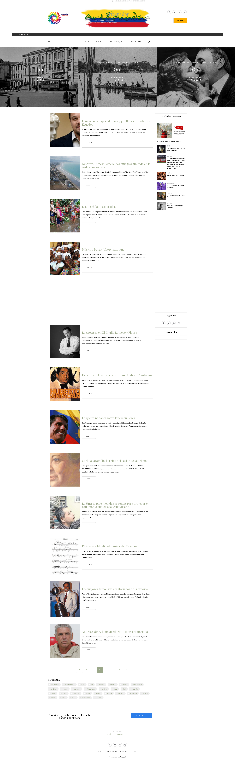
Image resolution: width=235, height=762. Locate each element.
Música (120, 693)
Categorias (111, 751)
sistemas (77, 689)
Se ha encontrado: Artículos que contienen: (39, 62)
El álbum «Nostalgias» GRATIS (169, 141)
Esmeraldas (55, 685)
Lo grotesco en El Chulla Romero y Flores (109, 332)
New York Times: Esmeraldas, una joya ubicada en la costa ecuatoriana (116, 165)
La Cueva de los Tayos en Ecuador (176, 149)
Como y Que (116, 42)
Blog (98, 42)
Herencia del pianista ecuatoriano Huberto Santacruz (117, 375)
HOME (21, 35)
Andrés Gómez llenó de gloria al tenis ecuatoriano (115, 632)
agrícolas (76, 693)
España (124, 685)
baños (53, 693)
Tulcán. (98, 698)
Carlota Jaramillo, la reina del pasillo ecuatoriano (114, 461)
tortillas (104, 689)
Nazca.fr (123, 757)
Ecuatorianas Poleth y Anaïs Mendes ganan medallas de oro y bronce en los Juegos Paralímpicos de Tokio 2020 (176, 163)
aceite (145, 693)
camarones (86, 698)
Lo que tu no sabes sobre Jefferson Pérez (108, 418)
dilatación (133, 693)
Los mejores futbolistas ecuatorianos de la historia (115, 589)
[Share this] (34, 80)
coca (82, 685)
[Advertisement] (101, 301)
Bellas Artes (91, 689)
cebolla (109, 693)
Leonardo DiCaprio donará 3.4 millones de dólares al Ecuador (117, 122)
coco (73, 698)
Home (87, 42)
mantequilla (137, 685)
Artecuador (117, 14)
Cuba (98, 693)
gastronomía (69, 685)
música (112, 685)
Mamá (65, 689)
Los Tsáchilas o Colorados (99, 207)
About (137, 751)
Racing (101, 685)
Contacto (136, 42)
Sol (124, 689)
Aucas (88, 693)
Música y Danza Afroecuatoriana (103, 249)
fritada (63, 693)
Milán (63, 698)
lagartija (135, 689)
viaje (115, 689)
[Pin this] (43, 80)
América (53, 689)
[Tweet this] (37, 80)
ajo (92, 685)
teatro (53, 698)
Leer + (89, 142)
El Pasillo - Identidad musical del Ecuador (109, 546)
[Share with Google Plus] (40, 80)
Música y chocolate (175, 175)
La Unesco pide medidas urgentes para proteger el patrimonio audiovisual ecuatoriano (115, 505)
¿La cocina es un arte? (176, 196)
